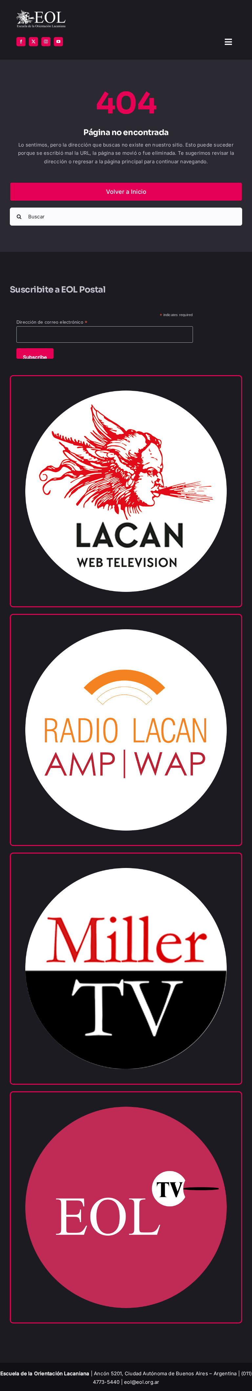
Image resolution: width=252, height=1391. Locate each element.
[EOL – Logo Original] (41, 12)
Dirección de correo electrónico (51, 322)
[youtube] (58, 41)
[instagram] (46, 41)
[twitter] (33, 41)
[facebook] (21, 41)
